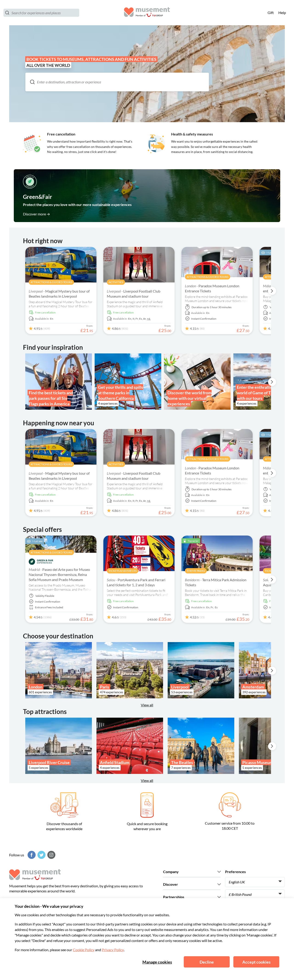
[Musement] (147, 12)
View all (147, 780)
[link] (147, 195)
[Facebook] (31, 855)
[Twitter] (40, 855)
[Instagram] (50, 855)
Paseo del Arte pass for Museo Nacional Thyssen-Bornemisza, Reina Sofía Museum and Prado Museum (59, 574)
